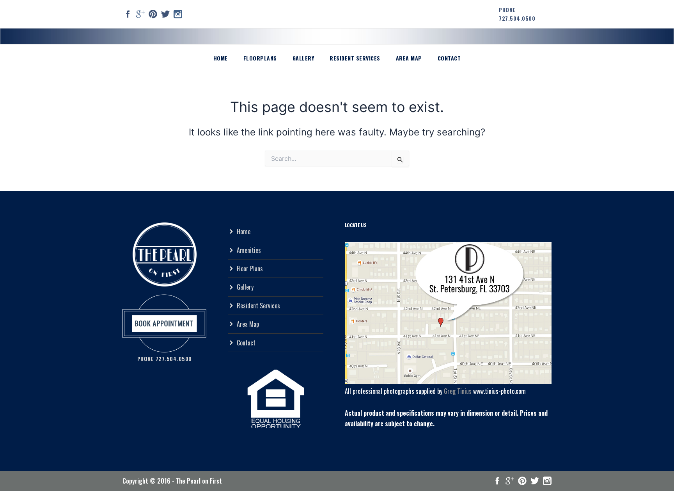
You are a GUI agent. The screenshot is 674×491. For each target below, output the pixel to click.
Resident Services (355, 58)
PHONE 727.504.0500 (517, 13)
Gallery (303, 58)
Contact (449, 58)
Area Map (409, 58)
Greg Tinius (458, 391)
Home (220, 58)
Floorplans (260, 58)
